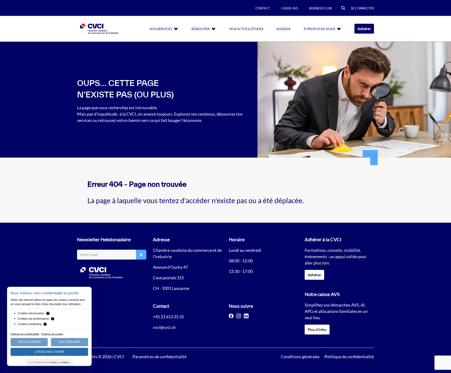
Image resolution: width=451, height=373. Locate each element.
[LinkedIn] (246, 316)
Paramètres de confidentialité (159, 356)
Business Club (320, 8)
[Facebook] (231, 316)
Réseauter (200, 29)
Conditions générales (300, 356)
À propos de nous (319, 29)
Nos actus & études (246, 29)
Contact (262, 8)
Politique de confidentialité (349, 356)
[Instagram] (238, 316)
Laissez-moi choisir (49, 352)
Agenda (283, 29)
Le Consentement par (49, 362)
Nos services (161, 29)
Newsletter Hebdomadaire (104, 239)
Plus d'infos (317, 329)
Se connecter (362, 8)
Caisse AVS (289, 8)
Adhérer (364, 28)
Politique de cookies (52, 334)
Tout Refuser (69, 342)
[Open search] (343, 8)
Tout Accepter (29, 342)
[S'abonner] (141, 255)
